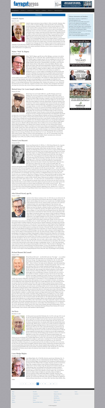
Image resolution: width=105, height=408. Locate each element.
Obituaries (35, 398)
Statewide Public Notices (38, 402)
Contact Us (56, 391)
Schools (13, 398)
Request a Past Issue (58, 393)
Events (34, 400)
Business (14, 396)
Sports (13, 400)
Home (13, 391)
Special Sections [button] (58, 10)
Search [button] (37, 10)
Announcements (36, 396)
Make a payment (57, 400)
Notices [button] (50, 10)
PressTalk (35, 391)
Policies (55, 402)
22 (50, 383)
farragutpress (15, 10)
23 (53, 383)
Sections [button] (23, 10)
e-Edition (44, 10)
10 (45, 383)
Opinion (13, 402)
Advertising (56, 396)
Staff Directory (57, 398)
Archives (76, 393)
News (13, 393)
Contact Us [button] (30, 10)
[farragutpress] (31, 4)
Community (35, 393)
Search (76, 391)
